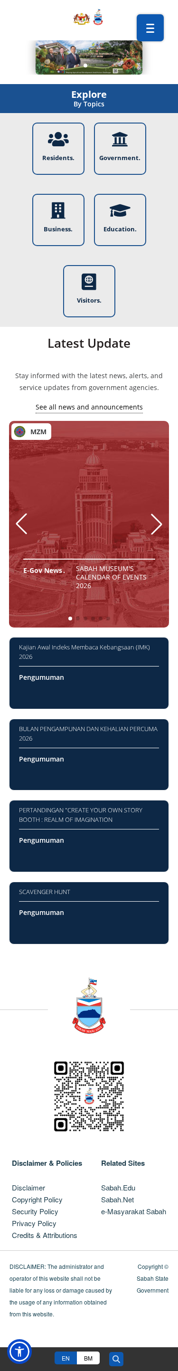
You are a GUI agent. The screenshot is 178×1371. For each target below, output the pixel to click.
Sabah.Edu (118, 1187)
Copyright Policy (37, 1199)
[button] (85, 65)
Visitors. (89, 300)
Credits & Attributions (44, 1235)
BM (88, 1358)
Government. (120, 157)
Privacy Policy (34, 1223)
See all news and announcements (89, 406)
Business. (58, 229)
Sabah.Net (117, 1199)
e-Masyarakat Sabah (133, 1211)
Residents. (58, 157)
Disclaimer (28, 1187)
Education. (120, 229)
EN (66, 1358)
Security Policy (35, 1211)
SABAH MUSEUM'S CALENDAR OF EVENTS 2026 (111, 577)
